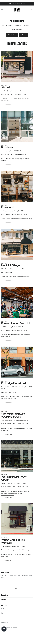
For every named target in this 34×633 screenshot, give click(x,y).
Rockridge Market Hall (13, 383)
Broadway (7, 147)
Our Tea (23, 34)
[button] (4, 629)
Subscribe (17, 588)
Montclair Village (10, 265)
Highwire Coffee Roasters (11, 627)
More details (7, 105)
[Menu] (2, 9)
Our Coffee (12, 34)
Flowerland (7, 207)
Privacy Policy (4, 622)
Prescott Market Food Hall (15, 323)
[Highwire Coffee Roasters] (17, 9)
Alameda (6, 87)
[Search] (5, 9)
